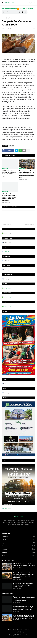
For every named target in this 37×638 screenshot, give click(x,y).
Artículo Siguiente (29, 224)
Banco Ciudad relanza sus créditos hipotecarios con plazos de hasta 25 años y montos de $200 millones (23, 607)
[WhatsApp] (20, 150)
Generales (18, 549)
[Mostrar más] (28, 150)
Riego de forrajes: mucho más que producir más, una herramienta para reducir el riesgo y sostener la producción (23, 575)
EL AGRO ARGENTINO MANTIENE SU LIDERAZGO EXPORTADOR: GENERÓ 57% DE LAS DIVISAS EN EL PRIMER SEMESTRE (23, 617)
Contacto (26, 629)
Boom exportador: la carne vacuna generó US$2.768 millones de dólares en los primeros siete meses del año (27, 174)
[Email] (24, 150)
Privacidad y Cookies (18, 632)
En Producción (24, 635)
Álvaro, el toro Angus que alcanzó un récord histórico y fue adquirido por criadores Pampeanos (24, 598)
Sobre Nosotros (17, 629)
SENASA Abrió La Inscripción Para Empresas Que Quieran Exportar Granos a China (23, 585)
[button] (2, 2)
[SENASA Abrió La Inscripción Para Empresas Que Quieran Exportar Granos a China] (7, 586)
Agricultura (18, 536)
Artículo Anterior (7, 224)
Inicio (3, 18)
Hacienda (18, 552)
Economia (18, 539)
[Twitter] (16, 150)
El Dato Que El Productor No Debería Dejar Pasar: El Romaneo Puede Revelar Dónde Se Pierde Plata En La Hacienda (9, 197)
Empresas (18, 543)
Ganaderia (9, 18)
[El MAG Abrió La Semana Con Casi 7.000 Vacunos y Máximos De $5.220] (7, 566)
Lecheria (18, 555)
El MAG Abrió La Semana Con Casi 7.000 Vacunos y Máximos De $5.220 (9, 172)
